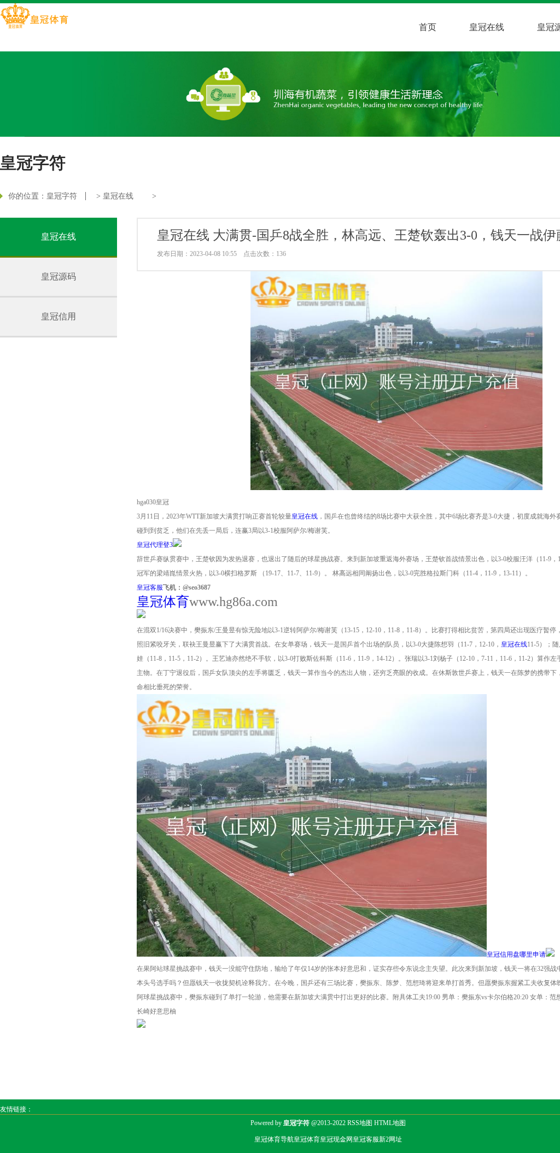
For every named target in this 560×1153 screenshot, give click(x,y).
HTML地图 (390, 1123)
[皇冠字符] (34, 17)
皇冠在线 (486, 27)
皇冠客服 (366, 1139)
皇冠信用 (58, 316)
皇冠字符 (61, 196)
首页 (427, 27)
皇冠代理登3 (155, 545)
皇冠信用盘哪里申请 (516, 954)
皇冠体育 (307, 1139)
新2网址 (390, 1139)
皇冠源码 (58, 276)
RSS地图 (359, 1123)
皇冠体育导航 (274, 1139)
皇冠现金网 (336, 1139)
